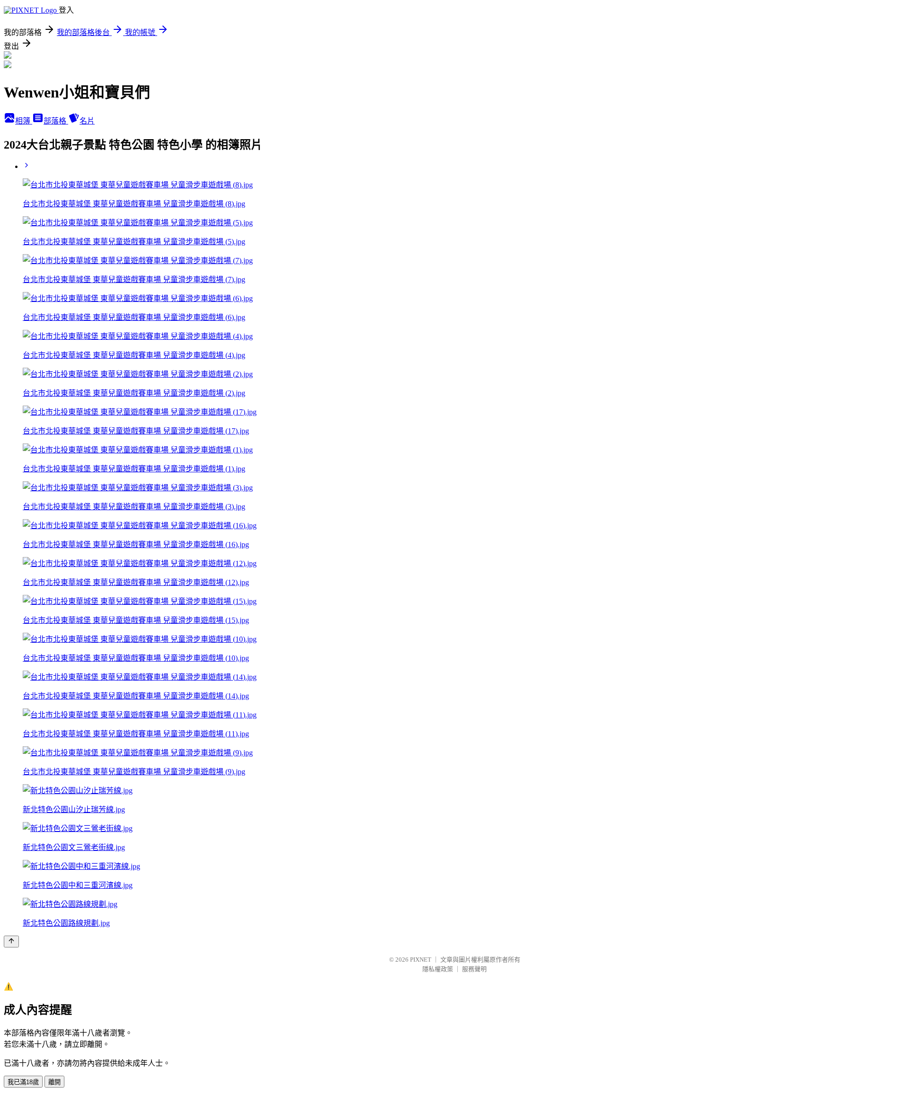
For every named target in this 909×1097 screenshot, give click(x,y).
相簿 (23, 121)
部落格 (56, 121)
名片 (87, 121)
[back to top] (11, 941)
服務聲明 (474, 969)
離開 (54, 1082)
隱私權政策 (437, 969)
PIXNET (420, 959)
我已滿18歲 (23, 1082)
